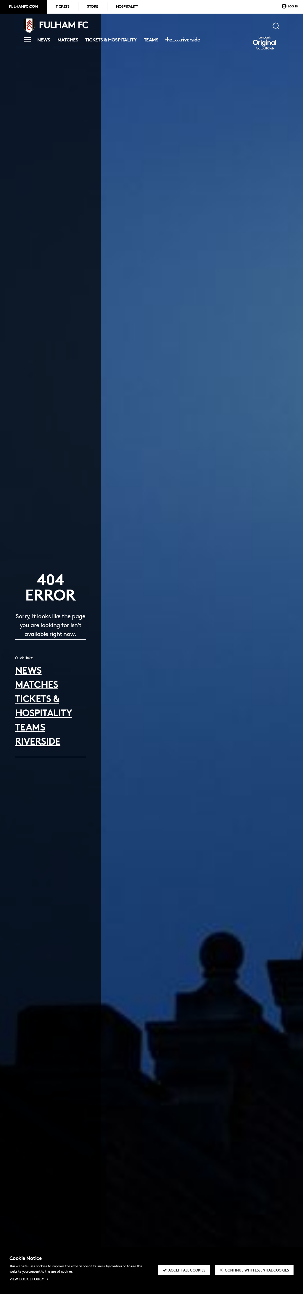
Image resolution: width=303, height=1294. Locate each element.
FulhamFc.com (23, 7)
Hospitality (127, 7)
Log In (293, 6)
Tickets (62, 7)
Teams (151, 41)
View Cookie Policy (26, 1279)
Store (92, 7)
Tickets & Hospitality (110, 41)
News (43, 41)
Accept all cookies (186, 1270)
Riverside (181, 41)
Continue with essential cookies (257, 1270)
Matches (67, 41)
